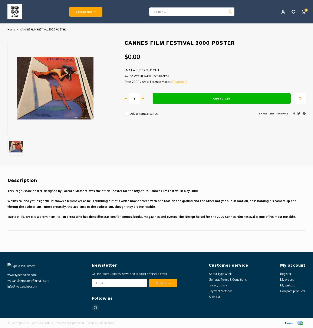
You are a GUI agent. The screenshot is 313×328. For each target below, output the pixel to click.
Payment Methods (221, 291)
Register (285, 274)
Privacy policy (218, 285)
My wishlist (287, 285)
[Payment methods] (288, 323)
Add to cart (221, 98)
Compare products (292, 291)
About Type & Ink (220, 274)
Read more (180, 82)
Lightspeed (77, 323)
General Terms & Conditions (228, 279)
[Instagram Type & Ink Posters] (95, 307)
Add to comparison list (144, 113)
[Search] (230, 11)
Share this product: (274, 113)
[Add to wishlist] (300, 98)
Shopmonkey (107, 323)
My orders (287, 279)
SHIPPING (215, 297)
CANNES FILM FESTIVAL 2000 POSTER (43, 29)
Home (11, 29)
